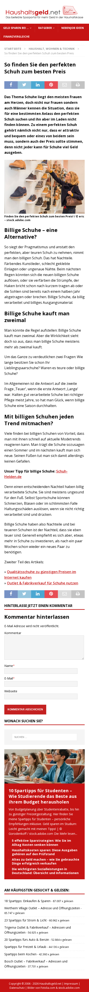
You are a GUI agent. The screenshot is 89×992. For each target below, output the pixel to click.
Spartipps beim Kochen (20, 954)
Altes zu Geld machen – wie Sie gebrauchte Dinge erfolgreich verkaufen (45, 861)
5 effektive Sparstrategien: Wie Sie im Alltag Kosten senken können (41, 842)
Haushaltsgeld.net (50, 983)
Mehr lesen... (68, 834)
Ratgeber (45, 28)
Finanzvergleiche (16, 36)
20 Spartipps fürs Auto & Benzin (26, 939)
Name (8, 666)
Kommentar (12, 633)
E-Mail (8, 678)
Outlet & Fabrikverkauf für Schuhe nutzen (42, 583)
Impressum (71, 983)
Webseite (10, 691)
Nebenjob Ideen (72, 28)
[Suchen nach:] (44, 737)
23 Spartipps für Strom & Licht (25, 920)
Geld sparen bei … (16, 28)
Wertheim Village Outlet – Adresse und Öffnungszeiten (42, 908)
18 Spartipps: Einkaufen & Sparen (27, 901)
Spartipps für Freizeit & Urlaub (25, 947)
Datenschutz (17, 988)
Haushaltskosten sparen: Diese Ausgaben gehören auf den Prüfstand (44, 852)
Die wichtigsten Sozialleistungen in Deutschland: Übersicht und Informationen (45, 871)
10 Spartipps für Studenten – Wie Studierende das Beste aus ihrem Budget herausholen (43, 796)
